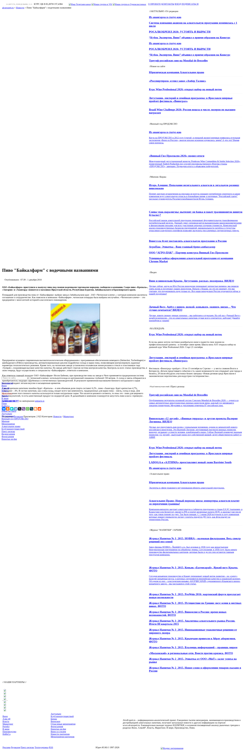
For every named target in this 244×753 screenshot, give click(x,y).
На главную (7, 383)
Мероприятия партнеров (62, 736)
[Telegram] (15, 408)
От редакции (8, 416)
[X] (19, 408)
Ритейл (5, 396)
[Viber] (23, 408)
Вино (4, 385)
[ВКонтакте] (4, 408)
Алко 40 (5, 388)
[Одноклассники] (7, 408)
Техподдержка (41, 747)
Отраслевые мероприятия (63, 724)
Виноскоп (55, 721)
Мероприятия (8, 424)
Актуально (7, 413)
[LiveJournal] (31, 408)
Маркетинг (7, 393)
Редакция (15, 747)
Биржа (54, 719)
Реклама (6, 747)
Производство (8, 401)
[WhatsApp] (27, 408)
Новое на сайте (9, 411)
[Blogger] (35, 408)
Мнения (5, 421)
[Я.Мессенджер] (11, 408)
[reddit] (39, 408)
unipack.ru (39, 401)
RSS (51, 747)
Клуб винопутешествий (13, 429)
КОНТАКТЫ (167, 4)
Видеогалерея (8, 434)
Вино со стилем (58, 731)
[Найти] (29, 377)
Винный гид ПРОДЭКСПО (15, 419)
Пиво (4, 403)
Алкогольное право (11, 426)
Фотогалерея (8, 436)
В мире (5, 398)
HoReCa (5, 406)
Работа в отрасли (10, 408)
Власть (5, 391)
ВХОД (178, 4)
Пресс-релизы (8, 431)
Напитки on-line (9, 439)
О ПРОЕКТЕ (154, 4)
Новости (57, 416)
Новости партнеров (60, 734)
